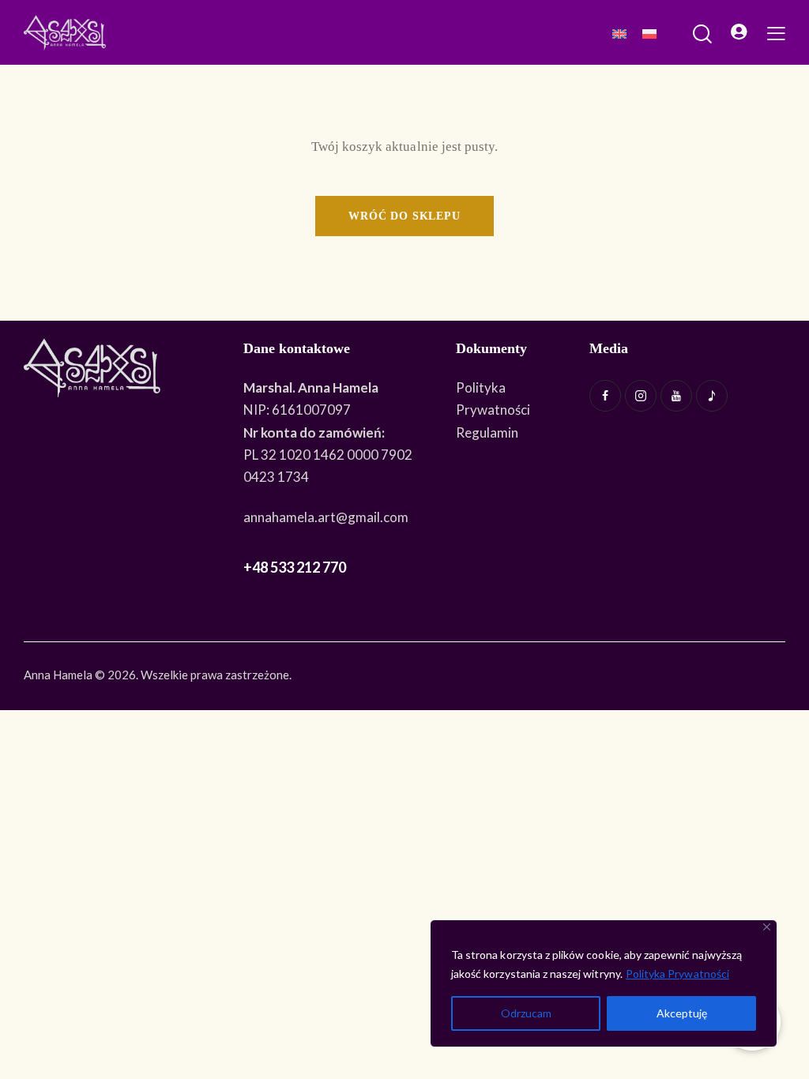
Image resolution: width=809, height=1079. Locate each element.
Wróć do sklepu (404, 216)
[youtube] (676, 396)
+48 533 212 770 (294, 567)
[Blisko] (766, 926)
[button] (776, 32)
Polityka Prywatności (677, 973)
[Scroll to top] (789, 1023)
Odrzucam (526, 1013)
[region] (603, 983)
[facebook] (605, 396)
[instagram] (641, 396)
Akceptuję (682, 1013)
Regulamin (487, 432)
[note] (712, 396)
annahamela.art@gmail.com (325, 517)
